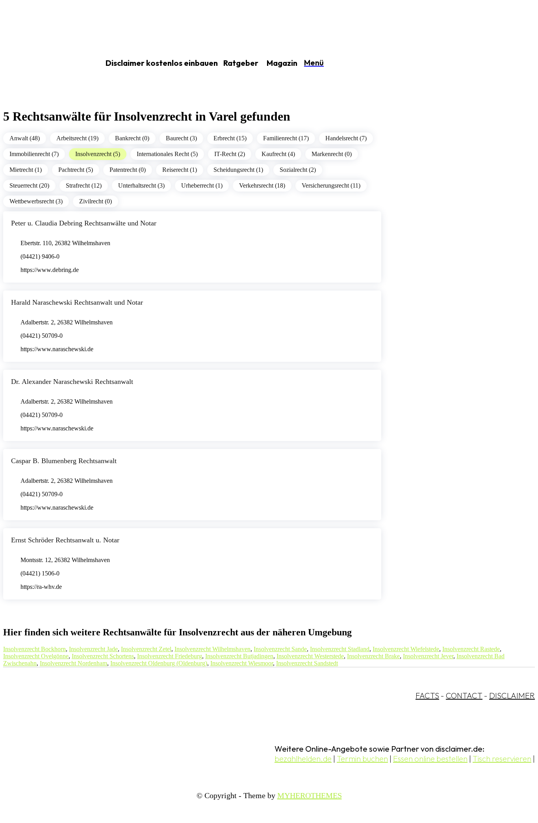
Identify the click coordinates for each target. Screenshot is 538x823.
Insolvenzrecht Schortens (103, 656)
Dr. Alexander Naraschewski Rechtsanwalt (72, 381)
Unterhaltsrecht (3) (141, 185)
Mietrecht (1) (25, 169)
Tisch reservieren (502, 758)
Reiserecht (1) (179, 169)
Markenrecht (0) (332, 154)
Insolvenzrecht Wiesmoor (241, 663)
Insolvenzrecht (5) (97, 154)
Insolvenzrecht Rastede (471, 649)
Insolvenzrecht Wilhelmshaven (212, 649)
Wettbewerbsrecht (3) (36, 201)
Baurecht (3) (181, 138)
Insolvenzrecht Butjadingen (239, 656)
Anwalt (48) (24, 138)
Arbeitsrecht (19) (77, 138)
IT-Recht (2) (229, 154)
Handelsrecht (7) (346, 138)
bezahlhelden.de (303, 758)
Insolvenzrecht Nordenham (73, 663)
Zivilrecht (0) (95, 201)
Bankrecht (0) (132, 138)
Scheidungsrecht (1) (238, 169)
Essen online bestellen (430, 758)
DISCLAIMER (512, 695)
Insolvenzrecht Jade (93, 649)
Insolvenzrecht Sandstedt (307, 663)
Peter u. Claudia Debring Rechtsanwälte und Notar (83, 223)
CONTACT (464, 695)
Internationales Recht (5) (167, 154)
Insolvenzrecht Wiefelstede (406, 649)
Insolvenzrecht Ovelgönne (36, 656)
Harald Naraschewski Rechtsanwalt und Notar (77, 302)
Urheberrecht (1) (202, 185)
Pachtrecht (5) (75, 169)
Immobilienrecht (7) (34, 154)
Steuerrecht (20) (29, 185)
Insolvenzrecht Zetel (146, 649)
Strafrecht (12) (84, 185)
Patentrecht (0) (127, 169)
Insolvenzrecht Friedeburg (169, 656)
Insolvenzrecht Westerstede (310, 656)
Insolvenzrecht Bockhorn (34, 649)
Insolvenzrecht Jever (428, 656)
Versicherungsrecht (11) (331, 185)
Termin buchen (362, 758)
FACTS (427, 695)
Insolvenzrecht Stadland (339, 649)
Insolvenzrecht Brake (373, 656)
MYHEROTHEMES (309, 795)
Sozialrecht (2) (298, 169)
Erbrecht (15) (230, 138)
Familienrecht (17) (286, 138)
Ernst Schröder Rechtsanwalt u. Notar (65, 540)
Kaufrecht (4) (278, 154)
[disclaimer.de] (42, 63)
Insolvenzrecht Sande (280, 649)
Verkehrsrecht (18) (262, 185)
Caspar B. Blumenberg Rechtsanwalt (64, 461)
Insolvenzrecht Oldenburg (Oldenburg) (158, 663)
